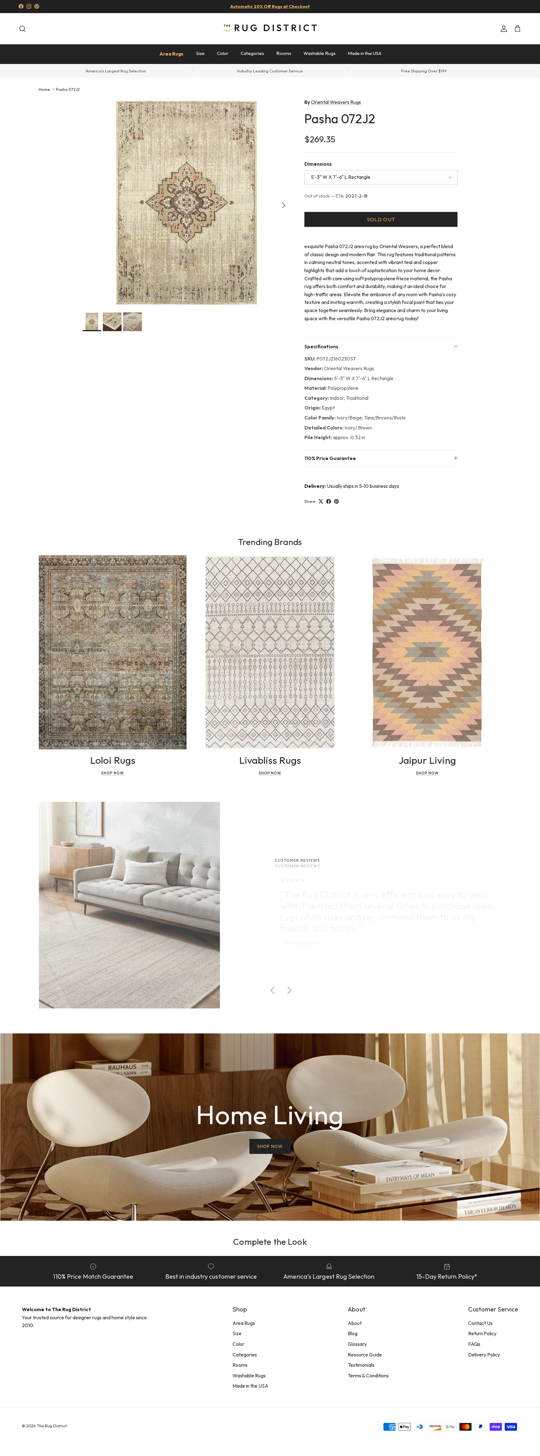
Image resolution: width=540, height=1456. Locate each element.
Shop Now (112, 773)
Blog (353, 1333)
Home (44, 88)
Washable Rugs (319, 53)
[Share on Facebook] (328, 501)
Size (200, 53)
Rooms (283, 53)
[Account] (503, 28)
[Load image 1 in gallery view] (186, 202)
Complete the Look (270, 1241)
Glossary (357, 1344)
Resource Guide (365, 1354)
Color (222, 53)
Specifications (321, 346)
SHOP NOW (270, 1146)
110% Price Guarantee (330, 458)
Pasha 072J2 (68, 88)
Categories (252, 53)
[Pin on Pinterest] (336, 501)
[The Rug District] (270, 28)
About (355, 1323)
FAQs (474, 1344)
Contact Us (480, 1323)
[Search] (22, 28)
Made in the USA (364, 53)
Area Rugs (171, 54)
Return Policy (482, 1333)
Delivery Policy (484, 1354)
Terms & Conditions (368, 1375)
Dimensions (318, 164)
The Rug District (52, 1425)
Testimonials (361, 1365)
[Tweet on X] (320, 501)
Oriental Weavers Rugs (336, 102)
